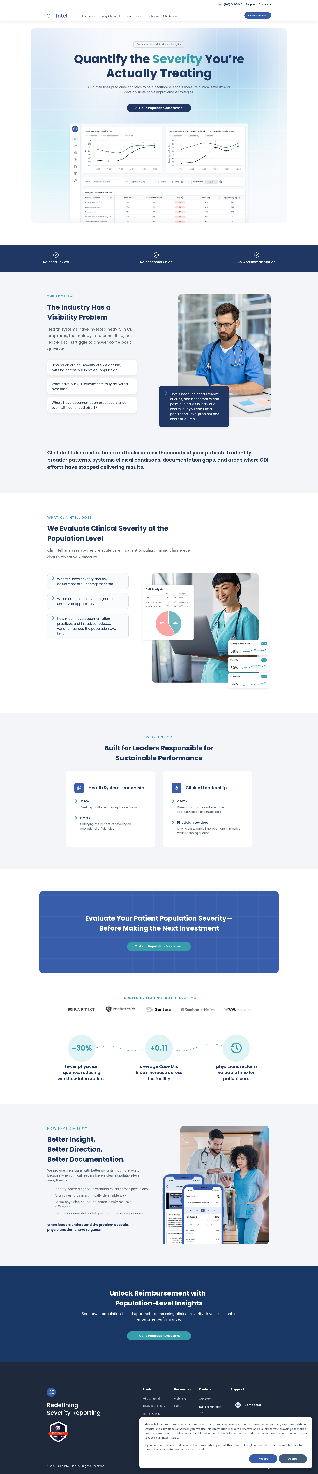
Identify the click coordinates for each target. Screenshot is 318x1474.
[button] (89, 16)
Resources (134, 16)
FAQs (177, 1406)
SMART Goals (151, 1414)
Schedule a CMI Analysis (163, 16)
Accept (263, 1459)
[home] (58, 15)
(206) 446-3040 (233, 4)
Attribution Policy (153, 1406)
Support (250, 4)
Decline (293, 1459)
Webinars (180, 1398)
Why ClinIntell (111, 16)
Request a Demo (257, 15)
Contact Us (265, 4)
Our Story (205, 1398)
